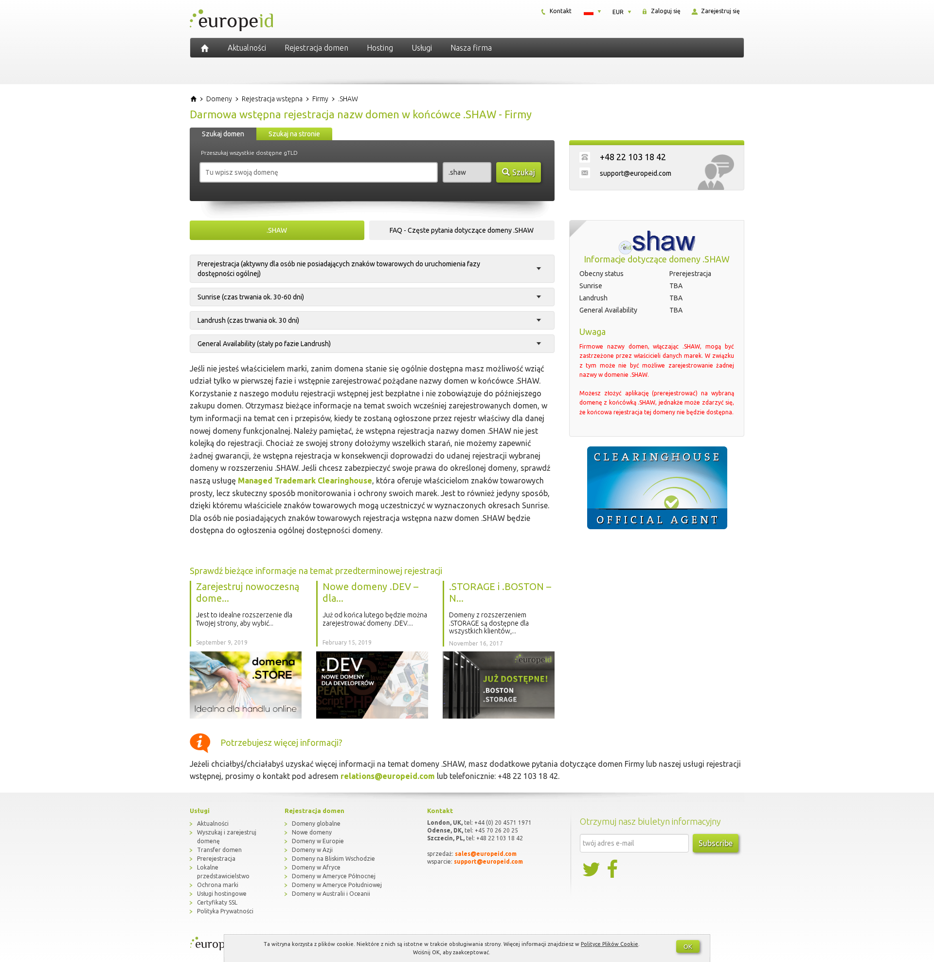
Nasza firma (471, 47)
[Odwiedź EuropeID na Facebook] (613, 869)
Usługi (422, 47)
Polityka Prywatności (225, 911)
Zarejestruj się (720, 11)
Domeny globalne (316, 823)
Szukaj (523, 172)
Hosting (380, 47)
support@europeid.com (635, 173)
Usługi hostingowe (222, 893)
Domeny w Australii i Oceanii (331, 893)
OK (687, 946)
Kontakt (560, 11)
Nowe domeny (312, 832)
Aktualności (247, 47)
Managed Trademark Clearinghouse (305, 480)
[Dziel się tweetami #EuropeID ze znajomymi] (592, 869)
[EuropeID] (204, 47)
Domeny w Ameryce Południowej (337, 885)
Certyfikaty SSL (217, 902)
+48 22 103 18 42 (633, 157)
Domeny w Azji (312, 850)
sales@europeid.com (486, 854)
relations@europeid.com (388, 776)
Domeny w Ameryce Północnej (334, 876)
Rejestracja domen (316, 47)
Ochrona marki (217, 885)
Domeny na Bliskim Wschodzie (333, 858)
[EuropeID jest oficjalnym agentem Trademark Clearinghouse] (656, 487)
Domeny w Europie (318, 841)
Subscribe (716, 843)
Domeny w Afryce (316, 867)
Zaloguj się (665, 11)
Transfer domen (219, 850)
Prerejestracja (216, 858)
